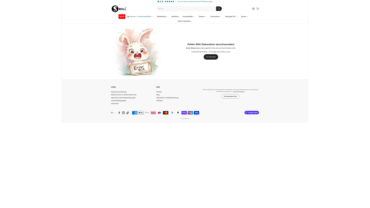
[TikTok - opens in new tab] (127, 112)
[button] (189, 8)
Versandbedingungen (239, 91)
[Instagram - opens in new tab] (123, 112)
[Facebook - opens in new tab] (119, 112)
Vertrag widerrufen (230, 96)
